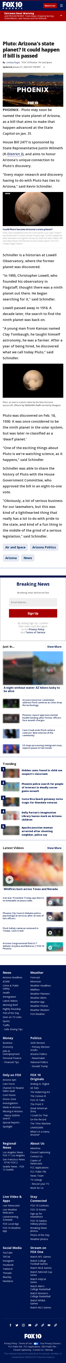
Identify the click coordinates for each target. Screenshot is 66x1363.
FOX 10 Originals (37, 1077)
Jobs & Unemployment (11, 1052)
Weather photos (39, 1239)
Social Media (12, 1248)
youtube (29, 1325)
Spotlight (7, 1126)
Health (6, 992)
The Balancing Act (40, 1092)
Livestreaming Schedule (10, 1218)
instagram (23, 1325)
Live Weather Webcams (10, 1211)
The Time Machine (40, 1123)
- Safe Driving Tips (13, 1029)
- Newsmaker (37, 1058)
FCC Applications (39, 1167)
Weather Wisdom (39, 1010)
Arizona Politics (44, 547)
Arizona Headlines (12, 977)
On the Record (38, 1119)
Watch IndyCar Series (38, 1280)
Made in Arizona (11, 1107)
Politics (35, 1038)
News (28, 558)
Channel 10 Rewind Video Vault (13, 1089)
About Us (37, 1143)
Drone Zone (9, 1099)
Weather (36, 973)
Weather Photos (39, 1005)
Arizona (11, 558)
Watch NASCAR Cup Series (41, 1273)
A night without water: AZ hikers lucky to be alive (32, 689)
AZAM (6, 981)
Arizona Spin (9, 1079)
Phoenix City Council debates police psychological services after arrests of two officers (23, 916)
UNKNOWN (36, 1127)
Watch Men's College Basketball (40, 1288)
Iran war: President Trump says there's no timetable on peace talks (23, 899)
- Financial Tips (11, 1062)
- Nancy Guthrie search (11, 1117)
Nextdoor (8, 1281)
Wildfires (35, 989)
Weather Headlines (40, 985)
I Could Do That (39, 1115)
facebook (10, 1325)
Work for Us (36, 1187)
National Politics (39, 1062)
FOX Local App (11, 1223)
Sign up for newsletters (36, 1215)
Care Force (9, 1083)
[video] (33, 869)
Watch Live (50, 6)
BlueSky (7, 1277)
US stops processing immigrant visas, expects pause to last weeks (42, 747)
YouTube (8, 1252)
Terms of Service (35, 632)
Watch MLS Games (40, 1307)
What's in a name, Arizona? (40, 1133)
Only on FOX (12, 1075)
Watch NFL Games (40, 1256)
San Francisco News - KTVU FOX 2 (14, 1161)
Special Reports (11, 1122)
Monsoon (35, 981)
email (49, 1325)
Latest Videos (13, 848)
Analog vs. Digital (39, 1083)
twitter (17, 1325)
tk (36, 1325)
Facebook (8, 1264)
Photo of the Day (39, 1235)
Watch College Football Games (39, 1262)
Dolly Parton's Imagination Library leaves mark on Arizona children (42, 816)
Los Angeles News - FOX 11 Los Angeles (14, 1154)
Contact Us (36, 1156)
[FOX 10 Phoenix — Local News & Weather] (12, 5)
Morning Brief (10, 1004)
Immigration (9, 996)
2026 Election (37, 1042)
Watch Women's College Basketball (40, 1295)
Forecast (35, 977)
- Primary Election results (40, 1048)
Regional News (9, 1145)
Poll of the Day (11, 1013)
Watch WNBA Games (37, 1302)
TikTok (6, 1256)
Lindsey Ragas (13, 62)
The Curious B (38, 1096)
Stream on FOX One (38, 1250)
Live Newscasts (11, 1205)
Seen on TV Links (12, 1017)
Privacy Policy (37, 629)
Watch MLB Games (41, 1267)
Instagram (8, 1260)
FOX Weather (37, 1014)
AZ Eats (34, 1087)
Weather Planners (40, 993)
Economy (8, 1046)
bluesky (42, 1325)
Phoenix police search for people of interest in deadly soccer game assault (42, 787)
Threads (7, 1273)
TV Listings (36, 1179)
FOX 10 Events (38, 1209)
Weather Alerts (38, 997)
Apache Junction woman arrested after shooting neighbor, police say (37, 831)
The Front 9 (36, 1104)
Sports (6, 1021)
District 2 (15, 154)
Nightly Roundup (12, 1009)
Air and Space (45, 62)
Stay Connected (38, 1199)
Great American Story (38, 1110)
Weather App (37, 1001)
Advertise (35, 1148)
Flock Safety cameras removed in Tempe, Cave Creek (20, 929)
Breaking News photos (38, 1229)
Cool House (9, 1095)
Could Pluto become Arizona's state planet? (28, 229)
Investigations (10, 1103)
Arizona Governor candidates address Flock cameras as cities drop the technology (42, 702)
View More (54, 647)
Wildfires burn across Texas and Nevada (31, 889)
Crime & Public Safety (11, 987)
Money (8, 1038)
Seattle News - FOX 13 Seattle (13, 1168)
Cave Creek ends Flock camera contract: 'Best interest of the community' (38, 733)
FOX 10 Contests (39, 1205)
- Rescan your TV (39, 1183)
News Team (37, 1175)
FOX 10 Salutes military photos (38, 1222)
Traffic (6, 1025)
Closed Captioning (40, 1152)
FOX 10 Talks (37, 1100)
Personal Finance (12, 1058)
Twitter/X (8, 1268)
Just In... (9, 646)
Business (8, 1042)
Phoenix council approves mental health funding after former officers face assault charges (41, 717)
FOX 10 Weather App (12, 1229)
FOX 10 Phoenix (29, 62)
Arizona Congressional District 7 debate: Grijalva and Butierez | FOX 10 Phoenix (23, 946)
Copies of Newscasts (36, 1162)
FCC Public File (38, 1171)
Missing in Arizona (13, 1111)
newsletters (55, 1325)
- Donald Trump (39, 1066)
